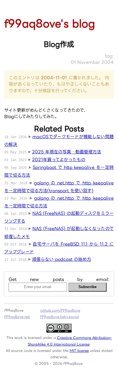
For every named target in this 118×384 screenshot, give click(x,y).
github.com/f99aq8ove (60, 310)
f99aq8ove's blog (49, 23)
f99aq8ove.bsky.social (59, 317)
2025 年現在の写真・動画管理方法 (66, 151)
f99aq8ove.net (17, 317)
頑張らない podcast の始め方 (61, 259)
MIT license (79, 350)
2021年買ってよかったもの (58, 159)
